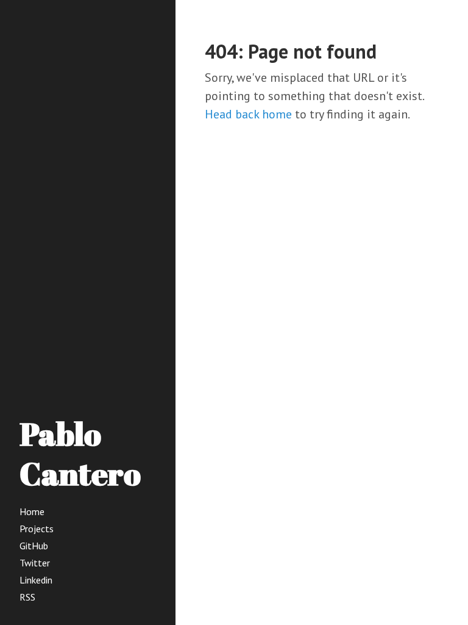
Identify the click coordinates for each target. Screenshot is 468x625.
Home (32, 511)
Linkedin (36, 580)
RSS (27, 597)
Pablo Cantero (80, 453)
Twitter (35, 563)
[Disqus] (322, 315)
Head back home (248, 114)
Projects (37, 528)
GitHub (34, 546)
